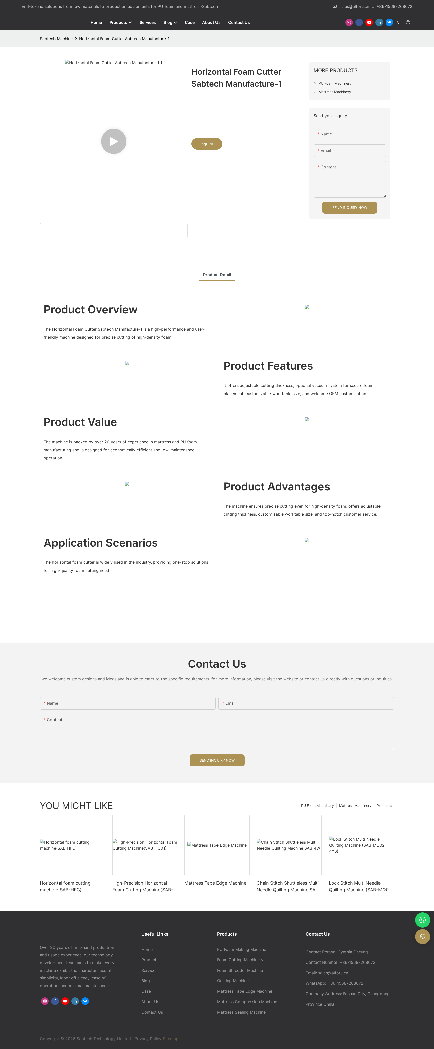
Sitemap (169, 1038)
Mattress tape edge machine (244, 991)
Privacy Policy (148, 1038)
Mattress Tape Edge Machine (215, 883)
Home (147, 949)
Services (149, 970)
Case (146, 991)
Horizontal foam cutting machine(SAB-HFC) (65, 886)
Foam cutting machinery (240, 959)
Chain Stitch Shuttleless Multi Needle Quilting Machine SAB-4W (288, 886)
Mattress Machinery (355, 805)
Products (384, 805)
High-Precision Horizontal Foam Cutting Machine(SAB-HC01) (142, 886)
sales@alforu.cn (354, 6)
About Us (150, 1001)
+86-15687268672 (394, 6)
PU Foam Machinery (317, 805)
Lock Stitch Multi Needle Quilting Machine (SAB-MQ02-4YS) (361, 886)
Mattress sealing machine (241, 1012)
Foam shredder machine (240, 970)
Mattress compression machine (247, 1001)
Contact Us (152, 1012)
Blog (145, 980)
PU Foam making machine (241, 949)
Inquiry (206, 143)
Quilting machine (233, 980)
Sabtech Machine (56, 38)
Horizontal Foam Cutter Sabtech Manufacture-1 (124, 38)
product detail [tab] (217, 274)
